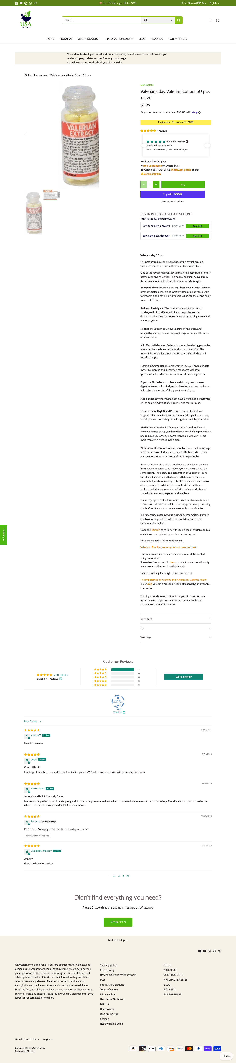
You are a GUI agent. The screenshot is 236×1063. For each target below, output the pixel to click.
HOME (167, 965)
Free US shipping (152, 165)
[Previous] (30, 134)
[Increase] (156, 184)
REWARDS (170, 989)
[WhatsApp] (30, 3)
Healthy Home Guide (111, 1023)
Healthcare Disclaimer (112, 999)
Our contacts (107, 1009)
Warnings (145, 637)
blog (149, 583)
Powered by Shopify (25, 1051)
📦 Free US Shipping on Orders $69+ (118, 3)
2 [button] (113, 875)
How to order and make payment (118, 974)
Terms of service (109, 989)
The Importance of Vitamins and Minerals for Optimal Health (173, 579)
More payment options (173, 201)
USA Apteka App (109, 1013)
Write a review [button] (184, 676)
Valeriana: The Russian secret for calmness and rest (168, 547)
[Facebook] (16, 3)
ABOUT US (170, 970)
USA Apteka (147, 84)
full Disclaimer (74, 993)
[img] (32, 730)
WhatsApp (177, 169)
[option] (79, 134)
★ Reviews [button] (3, 535)
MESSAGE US (118, 922)
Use (142, 628)
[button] (148, 130)
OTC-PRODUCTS (173, 974)
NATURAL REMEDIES (176, 979)
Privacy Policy (107, 994)
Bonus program (152, 173)
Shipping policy (108, 965)
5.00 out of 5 (60, 674)
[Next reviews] (207, 145)
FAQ (102, 979)
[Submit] (178, 20)
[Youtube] (21, 3)
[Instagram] (25, 3)
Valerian (155, 529)
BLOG (167, 984)
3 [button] (119, 875)
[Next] (128, 134)
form (171, 562)
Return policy (107, 970)
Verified (117, 712)
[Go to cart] (217, 20)
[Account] (210, 20)
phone (187, 169)
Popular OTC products (112, 984)
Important (146, 619)
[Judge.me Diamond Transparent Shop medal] (118, 701)
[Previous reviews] (144, 145)
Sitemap (104, 1018)
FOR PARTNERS (172, 994)
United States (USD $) (192, 3)
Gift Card (105, 1004)
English (213, 3)
